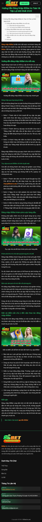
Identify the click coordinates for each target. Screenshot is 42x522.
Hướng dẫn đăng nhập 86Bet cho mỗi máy (18, 23)
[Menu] (2, 3)
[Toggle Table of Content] (36, 16)
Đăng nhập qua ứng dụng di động (16, 25)
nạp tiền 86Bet (23, 420)
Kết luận (9, 39)
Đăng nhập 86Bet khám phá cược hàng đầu (18, 29)
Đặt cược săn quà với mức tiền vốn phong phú (20, 33)
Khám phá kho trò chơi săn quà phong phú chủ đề (21, 31)
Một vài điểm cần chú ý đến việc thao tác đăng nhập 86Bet (21, 36)
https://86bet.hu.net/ (8, 489)
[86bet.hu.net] (11, 3)
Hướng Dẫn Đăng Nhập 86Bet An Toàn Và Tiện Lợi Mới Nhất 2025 (20, 20)
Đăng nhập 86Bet (7, 44)
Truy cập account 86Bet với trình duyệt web (20, 27)
